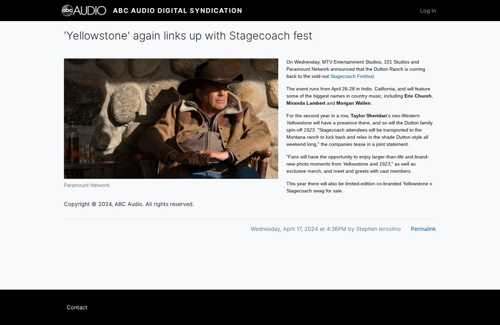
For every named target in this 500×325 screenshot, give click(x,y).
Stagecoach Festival (352, 76)
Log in (428, 10)
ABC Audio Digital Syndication (178, 10)
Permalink (423, 228)
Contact (77, 307)
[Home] (87, 10)
